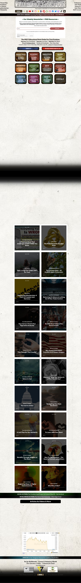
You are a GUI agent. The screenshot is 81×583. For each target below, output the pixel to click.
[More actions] (37, 228)
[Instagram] (50, 11)
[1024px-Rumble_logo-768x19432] (47, 11)
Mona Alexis (27, 293)
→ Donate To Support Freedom (54, 44)
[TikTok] (61, 11)
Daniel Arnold (54, 375)
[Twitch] (58, 11)
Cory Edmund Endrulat (27, 239)
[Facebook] (53, 11)
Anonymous (27, 535)
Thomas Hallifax (53, 401)
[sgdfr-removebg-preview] (41, 11)
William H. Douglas (54, 321)
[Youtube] (30, 11)
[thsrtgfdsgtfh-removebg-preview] (24, 11)
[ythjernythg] (27, 11)
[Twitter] (55, 11)
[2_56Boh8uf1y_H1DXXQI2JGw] (33, 11)
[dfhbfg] (44, 11)
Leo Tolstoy (27, 268)
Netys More (53, 241)
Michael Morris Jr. (27, 350)
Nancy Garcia (54, 563)
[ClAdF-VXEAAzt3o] (38, 11)
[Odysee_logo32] (35, 11)
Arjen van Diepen (27, 481)
